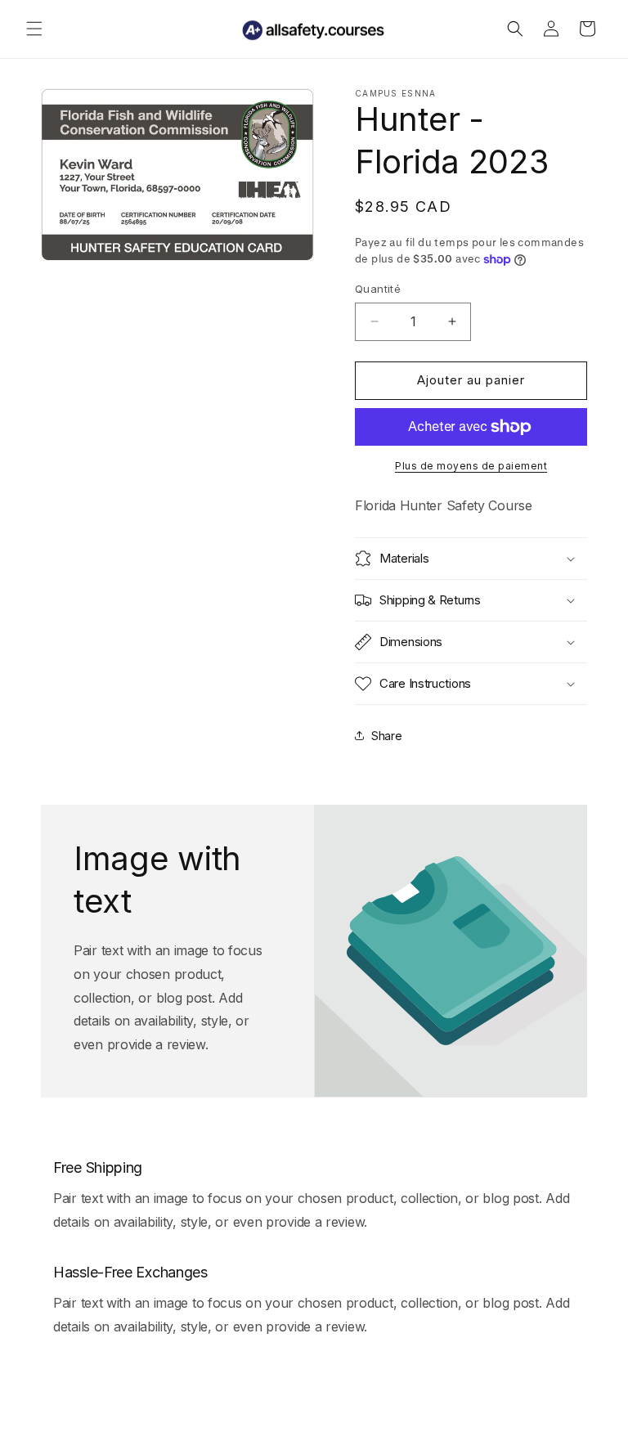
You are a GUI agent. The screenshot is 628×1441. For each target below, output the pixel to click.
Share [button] (386, 736)
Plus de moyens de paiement (471, 466)
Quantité (378, 288)
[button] (34, 29)
